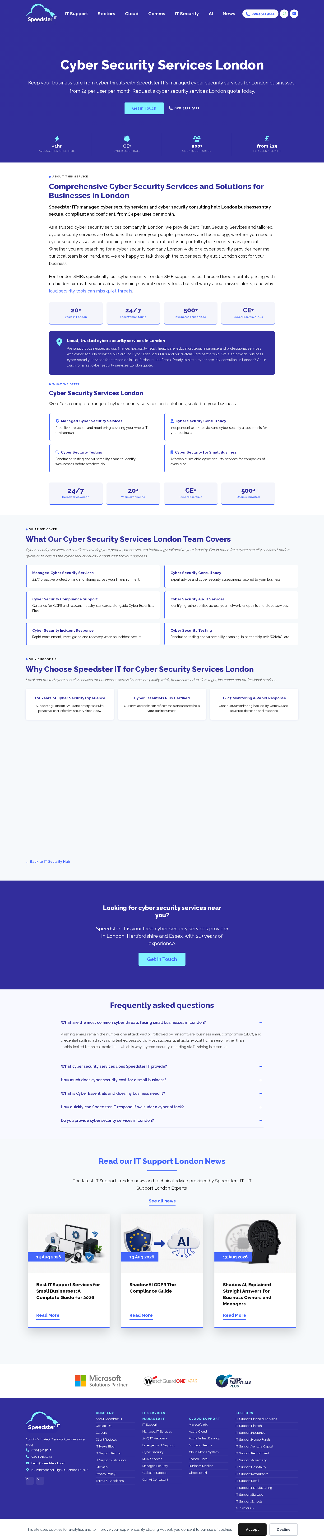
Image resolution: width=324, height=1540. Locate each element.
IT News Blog (105, 1446)
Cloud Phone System (204, 1452)
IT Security (187, 13)
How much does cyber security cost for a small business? (113, 1080)
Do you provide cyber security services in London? (107, 1120)
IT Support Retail (247, 1481)
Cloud (132, 13)
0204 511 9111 (41, 1450)
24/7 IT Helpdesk (154, 1438)
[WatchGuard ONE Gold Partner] (170, 1380)
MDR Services (152, 1459)
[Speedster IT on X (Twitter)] (40, 1481)
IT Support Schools (249, 1501)
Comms (156, 13)
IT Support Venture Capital (254, 1446)
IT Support (76, 13)
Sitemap (101, 1467)
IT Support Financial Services (256, 1419)
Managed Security (155, 1466)
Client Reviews (106, 1439)
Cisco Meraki (198, 1473)
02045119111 (263, 14)
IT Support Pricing (108, 1453)
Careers (101, 1432)
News (229, 13)
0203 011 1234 (41, 1456)
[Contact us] (294, 13)
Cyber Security (152, 1452)
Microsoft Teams (200, 1445)
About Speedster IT (109, 1419)
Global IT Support (154, 1473)
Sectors (106, 13)
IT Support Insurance (250, 1432)
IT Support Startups (249, 1494)
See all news (162, 1200)
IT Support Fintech (249, 1426)
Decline (284, 1529)
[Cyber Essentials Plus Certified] (233, 1380)
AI (211, 13)
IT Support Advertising (251, 1460)
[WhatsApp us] (284, 13)
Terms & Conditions (110, 1481)
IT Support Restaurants (252, 1474)
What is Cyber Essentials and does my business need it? (113, 1093)
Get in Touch (144, 108)
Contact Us (103, 1426)
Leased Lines (198, 1459)
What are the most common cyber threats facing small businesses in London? (133, 1022)
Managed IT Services (157, 1431)
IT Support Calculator (111, 1460)
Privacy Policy (105, 1474)
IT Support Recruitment (252, 1453)
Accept (252, 1529)
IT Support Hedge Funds (253, 1439)
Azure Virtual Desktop (204, 1438)
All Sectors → (245, 1508)
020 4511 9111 (186, 108)
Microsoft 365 (198, 1424)
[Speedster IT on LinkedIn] (30, 1481)
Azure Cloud (198, 1431)
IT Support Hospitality (251, 1467)
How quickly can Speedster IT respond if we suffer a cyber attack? (122, 1107)
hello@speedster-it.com (48, 1463)
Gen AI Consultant (155, 1479)
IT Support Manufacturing (254, 1487)
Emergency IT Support (158, 1445)
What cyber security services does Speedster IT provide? (114, 1066)
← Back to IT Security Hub (48, 861)
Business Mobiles (201, 1466)
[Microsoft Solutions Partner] (99, 1380)
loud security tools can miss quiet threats (90, 290)
